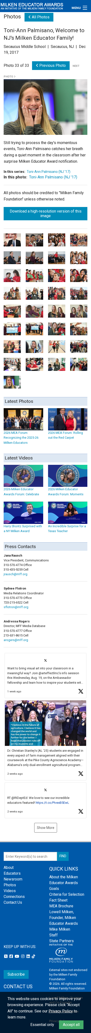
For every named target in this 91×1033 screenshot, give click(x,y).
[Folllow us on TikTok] (33, 956)
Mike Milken (59, 929)
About (9, 867)
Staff (53, 935)
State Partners (61, 941)
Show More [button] (45, 828)
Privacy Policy (61, 1011)
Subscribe (16, 974)
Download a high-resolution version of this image (46, 213)
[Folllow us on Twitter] (6, 956)
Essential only (42, 1024)
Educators (12, 873)
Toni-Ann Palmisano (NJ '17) (48, 172)
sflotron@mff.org (16, 607)
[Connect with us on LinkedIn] (28, 956)
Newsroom (13, 879)
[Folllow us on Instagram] (23, 956)
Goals (54, 888)
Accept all (71, 1024)
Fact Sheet (58, 900)
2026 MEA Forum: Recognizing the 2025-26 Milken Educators (21, 437)
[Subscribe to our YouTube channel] (17, 956)
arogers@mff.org (16, 640)
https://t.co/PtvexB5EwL (52, 802)
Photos (10, 885)
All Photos (40, 17)
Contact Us (13, 902)
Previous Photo (52, 65)
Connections (14, 896)
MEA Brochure (61, 906)
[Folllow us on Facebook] (11, 956)
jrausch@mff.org (15, 574)
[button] (45, 675)
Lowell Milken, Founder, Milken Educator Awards (63, 918)
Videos (10, 890)
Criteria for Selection (66, 894)
